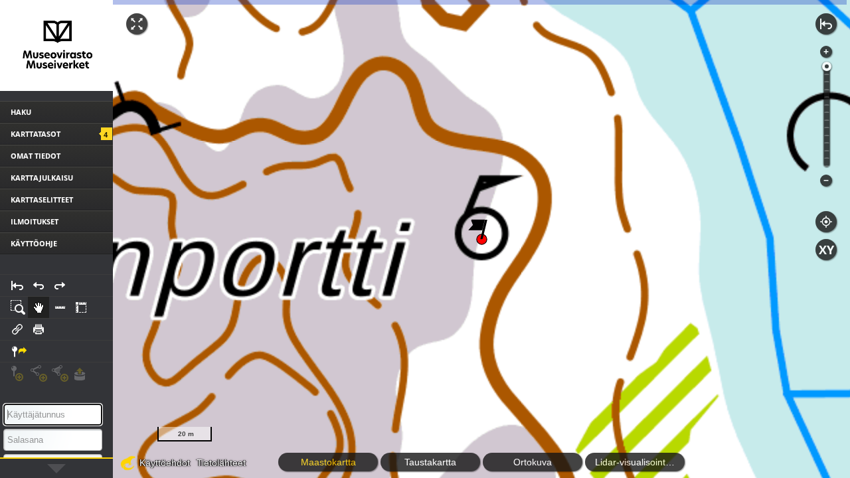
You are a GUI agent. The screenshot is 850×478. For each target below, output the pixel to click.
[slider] (826, 66)
